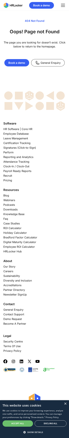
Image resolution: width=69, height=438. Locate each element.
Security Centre (13, 341)
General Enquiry (51, 62)
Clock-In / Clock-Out (16, 166)
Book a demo (41, 5)
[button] (34, 432)
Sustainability (11, 276)
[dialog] (34, 419)
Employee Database (16, 133)
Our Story (9, 266)
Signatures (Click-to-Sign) (19, 147)
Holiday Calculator (15, 232)
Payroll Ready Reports (17, 171)
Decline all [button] (50, 423)
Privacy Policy (12, 350)
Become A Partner (14, 323)
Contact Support (13, 314)
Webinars (9, 200)
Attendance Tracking (16, 161)
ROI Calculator (12, 228)
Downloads (10, 209)
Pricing (7, 180)
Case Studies (11, 223)
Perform (8, 152)
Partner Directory (14, 290)
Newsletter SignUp (15, 294)
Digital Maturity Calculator (19, 242)
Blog (6, 195)
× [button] (65, 404)
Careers (8, 271)
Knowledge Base (13, 214)
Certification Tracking (16, 143)
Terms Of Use (12, 346)
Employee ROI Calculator (19, 246)
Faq (5, 218)
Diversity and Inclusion (17, 280)
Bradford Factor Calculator (20, 237)
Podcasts (9, 204)
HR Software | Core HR (17, 129)
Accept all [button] (17, 423)
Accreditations (12, 285)
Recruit (7, 175)
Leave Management (15, 138)
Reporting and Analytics (18, 157)
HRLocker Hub (12, 251)
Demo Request (12, 319)
